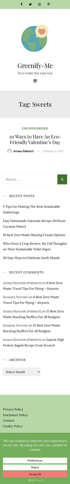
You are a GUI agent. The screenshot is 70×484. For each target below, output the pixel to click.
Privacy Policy (13, 409)
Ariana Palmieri (23, 151)
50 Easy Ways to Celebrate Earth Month (31, 258)
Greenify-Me (35, 65)
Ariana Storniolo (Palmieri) (22, 283)
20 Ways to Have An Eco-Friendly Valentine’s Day (35, 139)
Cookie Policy (13, 426)
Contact (8, 420)
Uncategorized (35, 128)
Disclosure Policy (15, 415)
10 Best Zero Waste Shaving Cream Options (34, 235)
